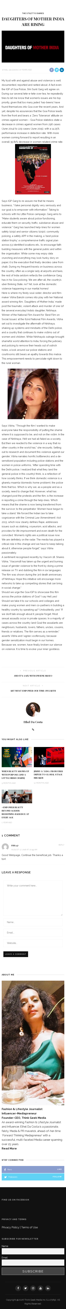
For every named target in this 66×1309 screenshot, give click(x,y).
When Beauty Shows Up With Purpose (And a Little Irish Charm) (15, 774)
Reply (61, 845)
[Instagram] (33, 1288)
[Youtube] (40, 1288)
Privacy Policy (11, 1227)
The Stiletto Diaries (33, 13)
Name (5, 1246)
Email (5, 1257)
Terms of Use (29, 1227)
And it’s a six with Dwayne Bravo (33, 675)
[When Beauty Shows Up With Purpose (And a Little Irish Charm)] (17, 756)
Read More (9, 1148)
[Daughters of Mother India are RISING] (33, 46)
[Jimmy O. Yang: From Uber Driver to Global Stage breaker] (49, 756)
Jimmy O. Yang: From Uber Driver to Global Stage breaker (48, 774)
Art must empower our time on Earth (33, 690)
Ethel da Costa (10, 70)
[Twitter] (25, 1288)
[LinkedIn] (48, 1288)
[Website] (33, 729)
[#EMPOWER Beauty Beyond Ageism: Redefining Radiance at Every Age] (17, 796)
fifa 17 (14, 846)
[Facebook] (18, 1288)
